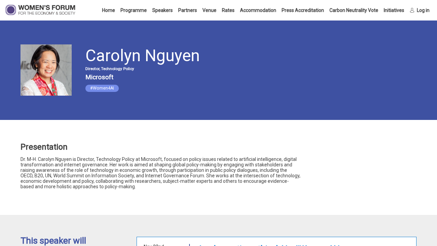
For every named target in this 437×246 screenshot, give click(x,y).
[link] (108, 10)
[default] (303, 10)
